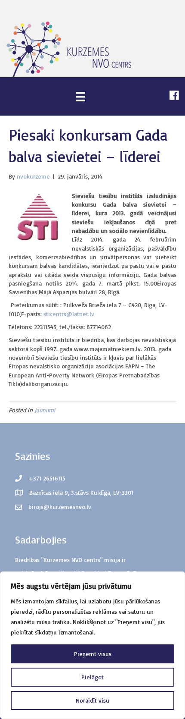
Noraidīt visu (92, 700)
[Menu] (80, 96)
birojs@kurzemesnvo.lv (59, 506)
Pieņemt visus (92, 653)
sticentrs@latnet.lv (68, 313)
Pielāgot (92, 677)
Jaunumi (45, 410)
